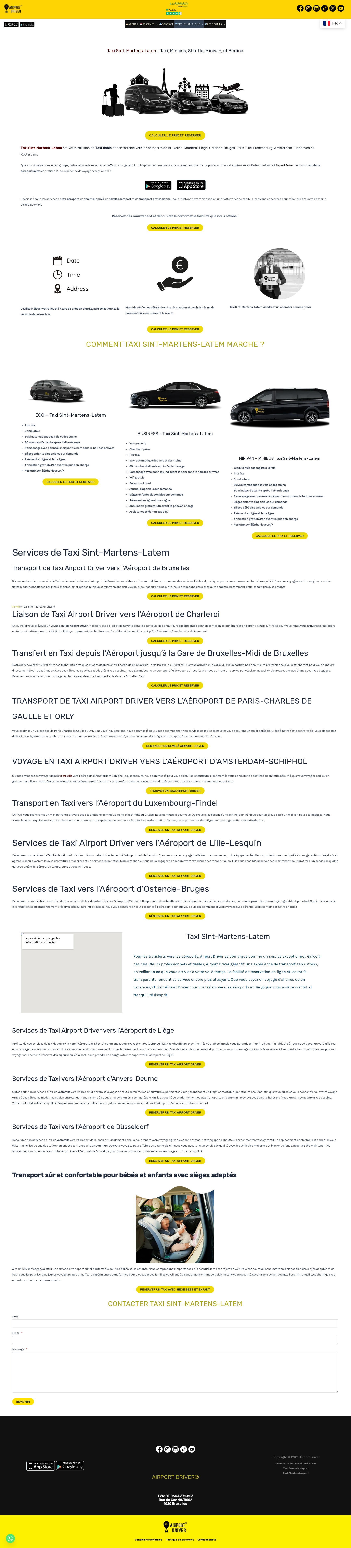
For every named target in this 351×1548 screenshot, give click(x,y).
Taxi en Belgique (188, 24)
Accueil (133, 24)
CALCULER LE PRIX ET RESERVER (175, 135)
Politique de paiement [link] (180, 1539)
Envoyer (23, 1401)
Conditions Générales (148, 1539)
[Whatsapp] (10, 1538)
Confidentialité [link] (206, 1539)
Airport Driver (175, 746)
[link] (300, 11)
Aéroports (214, 24)
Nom (15, 1316)
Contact (167, 24)
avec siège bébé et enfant (175, 1289)
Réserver (148, 24)
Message (19, 1349)
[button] (156, 24)
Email (17, 1333)
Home (16, 606)
